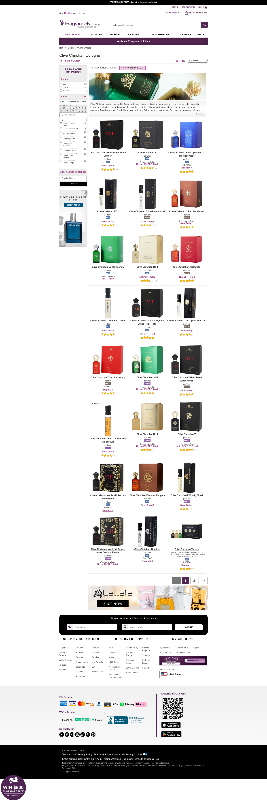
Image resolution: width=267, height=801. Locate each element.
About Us (113, 657)
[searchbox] (156, 25)
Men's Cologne (65, 660)
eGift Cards (114, 662)
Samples (79, 652)
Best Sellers (81, 667)
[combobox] (159, 25)
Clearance (80, 672)
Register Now (165, 652)
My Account (164, 648)
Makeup (115, 34)
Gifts (200, 34)
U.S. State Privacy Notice (107, 754)
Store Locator (132, 672)
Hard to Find (97, 672)
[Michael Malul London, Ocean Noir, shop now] (73, 220)
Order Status (188, 7)
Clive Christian (133, 68)
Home (62, 48)
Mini (93, 667)
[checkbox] (73, 84)
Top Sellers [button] (194, 60)
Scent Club (80, 676)
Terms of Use (69, 754)
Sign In (175, 7)
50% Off (79, 648)
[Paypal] (99, 704)
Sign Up (73, 184)
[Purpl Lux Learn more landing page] (183, 662)
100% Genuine (132, 668)
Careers (145, 668)
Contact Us (114, 652)
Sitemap (146, 655)
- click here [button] (133, 41)
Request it (186, 167)
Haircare (133, 34)
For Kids (95, 648)
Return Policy (132, 648)
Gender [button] (65, 79)
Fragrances (73, 34)
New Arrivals (97, 662)
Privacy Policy (85, 754)
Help (200, 7)
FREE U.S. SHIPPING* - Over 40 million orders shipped (133, 2)
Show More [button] (200, 114)
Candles (95, 657)
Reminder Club (183, 652)
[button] (67, 105)
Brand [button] (64, 96)
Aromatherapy (82, 662)
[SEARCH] (204, 25)
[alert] (172, 12)
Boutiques (63, 670)
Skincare (96, 34)
